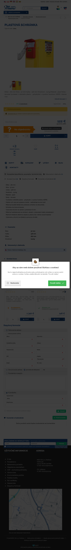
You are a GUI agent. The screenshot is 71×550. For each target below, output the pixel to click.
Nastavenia (14, 283)
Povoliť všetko (55, 283)
